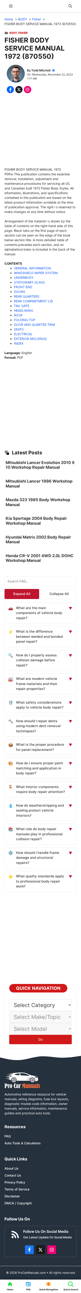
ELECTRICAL (23, 334)
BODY (13, 32)
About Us (11, 1168)
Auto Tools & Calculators (22, 1143)
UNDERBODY (24, 277)
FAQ (7, 1136)
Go (40, 1039)
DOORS (19, 292)
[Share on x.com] (18, 89)
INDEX (18, 343)
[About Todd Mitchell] (16, 74)
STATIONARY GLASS (29, 282)
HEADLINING (23, 310)
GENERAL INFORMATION (32, 268)
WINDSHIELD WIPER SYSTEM (36, 273)
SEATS (19, 329)
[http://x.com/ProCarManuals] (40, 1249)
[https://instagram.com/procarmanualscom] (51, 1249)
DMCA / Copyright (18, 1203)
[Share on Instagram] (27, 89)
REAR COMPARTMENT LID (33, 301)
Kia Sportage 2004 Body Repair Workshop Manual (36, 521)
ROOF (18, 315)
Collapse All (59, 594)
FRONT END (23, 287)
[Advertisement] (40, 131)
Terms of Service (16, 1189)
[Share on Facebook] (10, 89)
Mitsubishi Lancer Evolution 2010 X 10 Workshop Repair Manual (40, 465)
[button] (70, 6)
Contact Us (12, 1175)
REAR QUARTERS (26, 296)
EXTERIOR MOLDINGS (30, 339)
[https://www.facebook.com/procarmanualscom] (29, 1249)
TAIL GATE (21, 306)
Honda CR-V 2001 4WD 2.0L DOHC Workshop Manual (40, 558)
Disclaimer (12, 1196)
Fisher (23, 32)
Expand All (21, 594)
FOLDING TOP (24, 320)
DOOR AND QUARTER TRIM (34, 324)
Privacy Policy (14, 1182)
